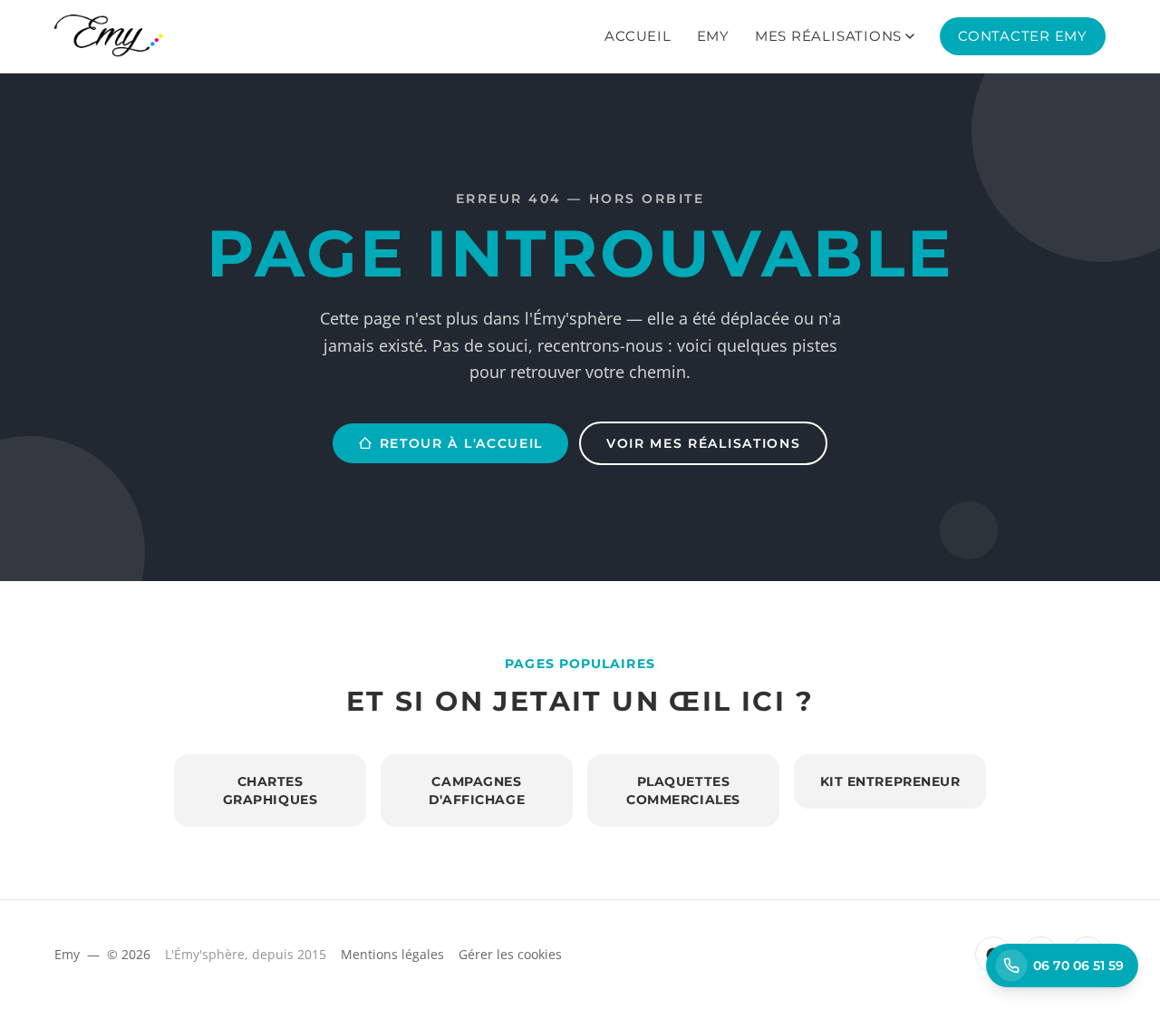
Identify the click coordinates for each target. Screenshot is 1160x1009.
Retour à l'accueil (461, 443)
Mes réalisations (828, 35)
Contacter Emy (1023, 35)
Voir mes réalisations (703, 443)
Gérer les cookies (510, 954)
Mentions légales (392, 954)
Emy (713, 35)
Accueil (637, 35)
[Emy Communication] (108, 36)
